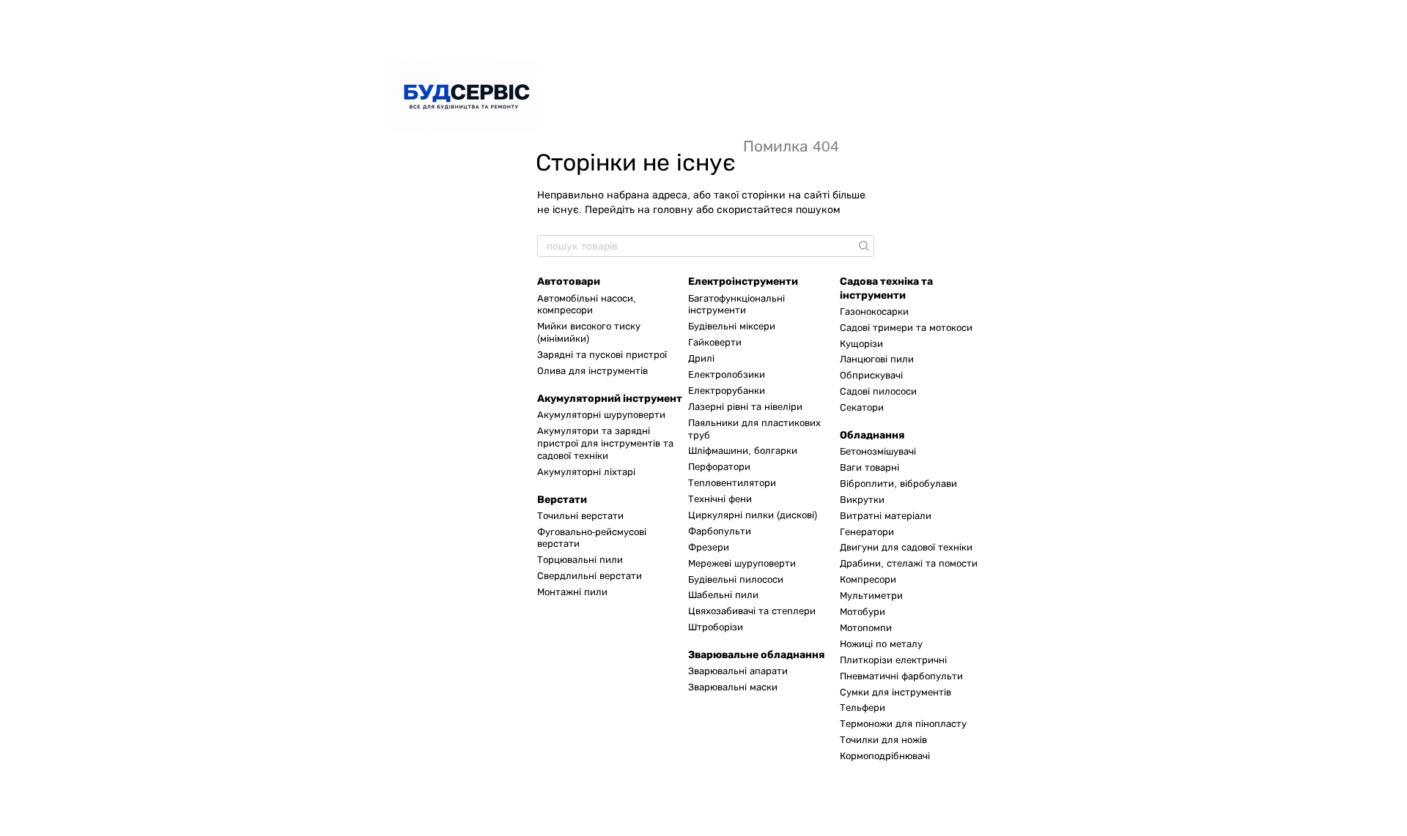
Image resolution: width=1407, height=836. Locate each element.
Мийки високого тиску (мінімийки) (588, 332)
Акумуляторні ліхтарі (586, 471)
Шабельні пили (723, 594)
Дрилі (701, 358)
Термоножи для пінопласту (903, 723)
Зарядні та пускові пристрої (602, 354)
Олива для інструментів (592, 370)
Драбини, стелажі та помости (909, 563)
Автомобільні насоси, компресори (586, 304)
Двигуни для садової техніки (906, 547)
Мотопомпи (866, 627)
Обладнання (872, 435)
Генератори (867, 531)
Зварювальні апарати (738, 670)
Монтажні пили (572, 591)
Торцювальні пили (580, 559)
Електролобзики (726, 374)
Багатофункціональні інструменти (736, 304)
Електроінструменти (743, 281)
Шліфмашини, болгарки (742, 450)
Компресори (868, 579)
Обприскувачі (871, 375)
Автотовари (568, 281)
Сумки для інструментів (895, 692)
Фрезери (708, 547)
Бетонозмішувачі (878, 451)
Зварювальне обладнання (756, 655)
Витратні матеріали (885, 515)
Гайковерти (715, 342)
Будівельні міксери (731, 326)
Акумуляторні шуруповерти (601, 414)
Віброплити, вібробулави (898, 483)
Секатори (862, 407)
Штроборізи (715, 627)
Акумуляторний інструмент (609, 398)
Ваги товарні (869, 467)
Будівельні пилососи (735, 579)
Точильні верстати (580, 515)
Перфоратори (719, 466)
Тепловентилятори (732, 482)
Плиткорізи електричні (893, 659)
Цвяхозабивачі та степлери (752, 610)
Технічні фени (720, 498)
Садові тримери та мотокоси (906, 327)
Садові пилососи (878, 391)
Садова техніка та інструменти (886, 288)
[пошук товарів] (862, 246)
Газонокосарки (874, 311)
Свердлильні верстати (589, 575)
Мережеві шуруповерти (742, 563)
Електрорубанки (726, 390)
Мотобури (862, 611)
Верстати (562, 499)
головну (673, 209)
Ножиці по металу (881, 643)
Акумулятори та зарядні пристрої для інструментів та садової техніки (605, 443)
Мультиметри (871, 595)
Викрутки (862, 499)
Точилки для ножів (883, 739)
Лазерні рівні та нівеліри (745, 406)
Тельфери (862, 707)
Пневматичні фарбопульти (901, 676)
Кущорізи (861, 343)
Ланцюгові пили (877, 359)
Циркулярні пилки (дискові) (752, 515)
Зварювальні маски (733, 687)
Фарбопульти (719, 531)
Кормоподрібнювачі (885, 755)
